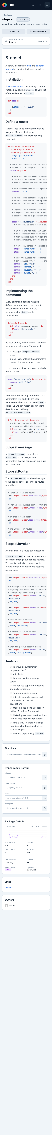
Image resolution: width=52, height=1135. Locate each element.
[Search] (40, 5)
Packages (8, 15)
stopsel (7, 19)
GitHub (8, 887)
